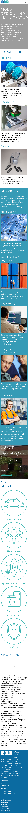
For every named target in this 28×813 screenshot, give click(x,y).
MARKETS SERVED (8, 807)
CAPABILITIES (6, 801)
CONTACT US (6, 811)
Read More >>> (6, 475)
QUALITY (4, 805)
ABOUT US (5, 809)
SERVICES (4, 803)
